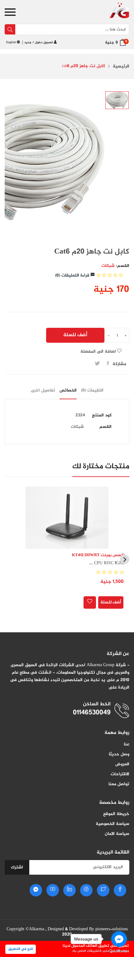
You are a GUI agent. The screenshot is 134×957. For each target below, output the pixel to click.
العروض (122, 764)
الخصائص (68, 390)
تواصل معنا (118, 784)
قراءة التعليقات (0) (73, 275)
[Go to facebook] (119, 939)
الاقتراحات (120, 774)
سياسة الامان (117, 833)
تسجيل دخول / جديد (39, 42)
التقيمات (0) (92, 390)
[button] (124, 559)
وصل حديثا (119, 754)
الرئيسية (121, 66)
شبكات (108, 265)
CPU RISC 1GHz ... (106, 563)
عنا (126, 744)
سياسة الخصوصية (112, 823)
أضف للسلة (75, 335)
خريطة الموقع (116, 813)
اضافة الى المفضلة (98, 351)
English (11, 42)
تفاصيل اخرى (43, 390)
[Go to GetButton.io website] (119, 951)
